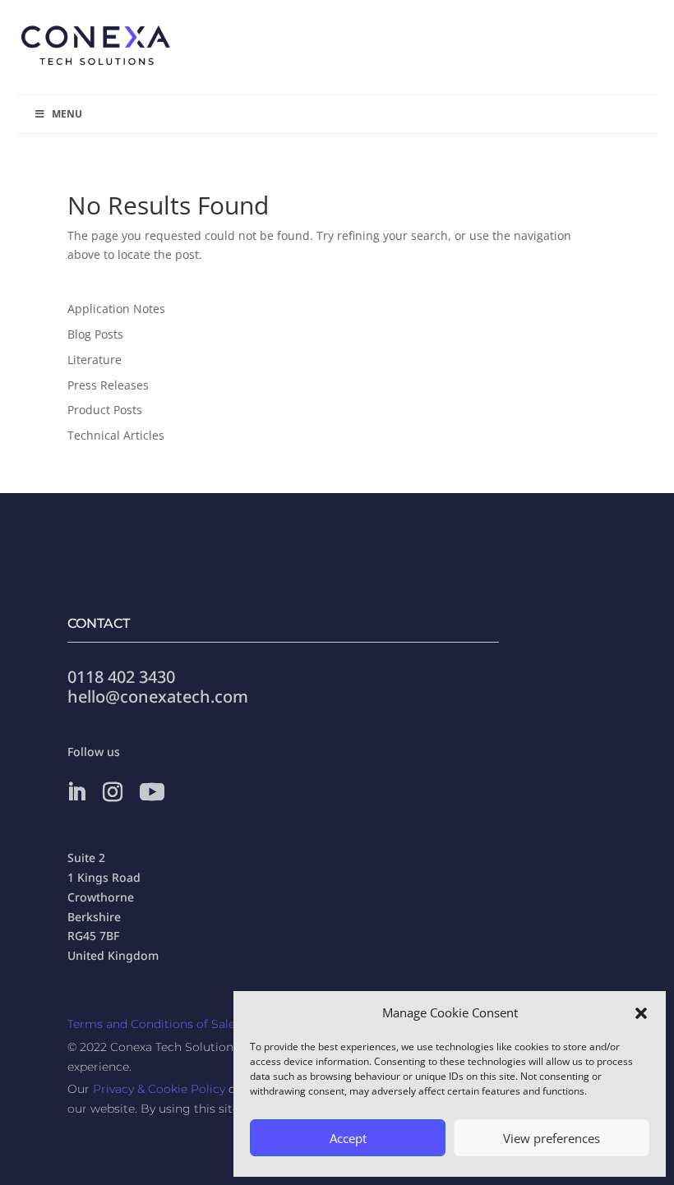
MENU (67, 114)
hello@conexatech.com (157, 696)
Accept (348, 1138)
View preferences (551, 1138)
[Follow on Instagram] (112, 792)
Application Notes (116, 308)
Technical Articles (115, 435)
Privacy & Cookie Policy (159, 1088)
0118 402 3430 (121, 677)
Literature (94, 359)
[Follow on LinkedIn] (76, 792)
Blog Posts (95, 334)
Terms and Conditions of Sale (151, 1024)
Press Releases (108, 385)
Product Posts (104, 409)
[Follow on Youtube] (152, 792)
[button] (641, 1013)
